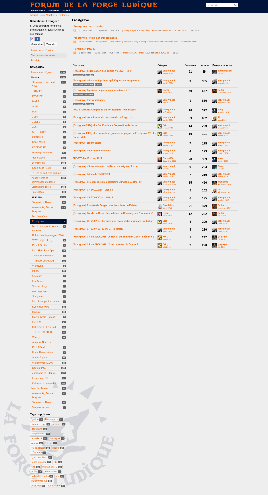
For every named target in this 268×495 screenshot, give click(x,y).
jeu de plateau (40, 447)
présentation (52, 471)
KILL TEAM (38, 347)
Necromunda (39, 368)
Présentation (38, 157)
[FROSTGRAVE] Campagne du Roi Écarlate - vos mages (104, 109)
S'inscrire (51, 44)
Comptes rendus (40, 407)
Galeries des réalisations (45, 383)
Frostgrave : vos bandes (88, 26)
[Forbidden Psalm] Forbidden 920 (135, 53)
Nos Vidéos (38, 192)
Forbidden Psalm (41, 476)
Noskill (157, 53)
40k (57, 462)
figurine (36, 419)
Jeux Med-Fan (39, 216)
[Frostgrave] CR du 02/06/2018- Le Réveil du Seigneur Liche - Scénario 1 (113, 236)
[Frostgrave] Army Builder (133, 42)
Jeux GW (36, 322)
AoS (35, 466)
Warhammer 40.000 (42, 362)
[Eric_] (160, 126)
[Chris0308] (160, 159)
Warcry (36, 337)
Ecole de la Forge (41, 168)
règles (36, 471)
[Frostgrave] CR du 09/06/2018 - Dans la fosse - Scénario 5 (105, 244)
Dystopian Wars (40, 306)
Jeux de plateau (39, 388)
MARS (35, 101)
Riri (219, 117)
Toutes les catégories (42, 50)
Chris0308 (168, 158)
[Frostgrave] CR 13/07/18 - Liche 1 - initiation (98, 228)
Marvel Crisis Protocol (44, 317)
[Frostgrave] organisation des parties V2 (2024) (99, 71)
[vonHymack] (160, 72)
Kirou (165, 213)
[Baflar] (160, 91)
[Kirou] (160, 214)
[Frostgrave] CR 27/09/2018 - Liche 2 (93, 197)
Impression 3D (40, 378)
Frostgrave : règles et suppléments (95, 37)
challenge (37, 485)
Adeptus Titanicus (41, 342)
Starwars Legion (40, 286)
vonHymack (154, 42)
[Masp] (214, 110)
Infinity (35, 271)
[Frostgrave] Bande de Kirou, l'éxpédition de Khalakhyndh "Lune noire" (113, 213)
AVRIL (35, 106)
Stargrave (37, 296)
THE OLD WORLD (42, 332)
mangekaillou (167, 30)
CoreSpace (38, 281)
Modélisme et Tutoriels (44, 373)
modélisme (38, 438)
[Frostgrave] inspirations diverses (92, 150)
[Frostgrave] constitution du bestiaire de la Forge (100, 117)
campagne (56, 438)
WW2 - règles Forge (42, 240)
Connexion (36, 44)
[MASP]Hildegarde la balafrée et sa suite (140, 30)
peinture (59, 424)
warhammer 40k (41, 481)
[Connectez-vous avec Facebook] (37, 39)
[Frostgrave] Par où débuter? (89, 100)
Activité (66, 10)
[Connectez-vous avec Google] (32, 39)
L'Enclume (38, 452)
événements (56, 485)
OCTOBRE (38, 137)
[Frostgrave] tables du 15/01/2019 (91, 174)
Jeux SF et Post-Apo (43, 250)
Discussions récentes (43, 55)
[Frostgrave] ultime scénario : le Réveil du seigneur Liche (105, 166)
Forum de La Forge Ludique (93, 5)
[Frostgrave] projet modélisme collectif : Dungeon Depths (105, 182)
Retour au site (38, 10)
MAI (34, 111)
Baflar (166, 90)
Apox (220, 166)
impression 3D (51, 466)
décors (57, 447)
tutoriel (50, 443)
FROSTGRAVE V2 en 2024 (87, 158)
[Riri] (214, 118)
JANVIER (37, 91)
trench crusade (40, 462)
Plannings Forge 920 (42, 152)
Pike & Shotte (39, 245)
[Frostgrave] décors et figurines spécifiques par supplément (106, 80)
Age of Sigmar (39, 357)
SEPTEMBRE (39, 132)
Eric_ (165, 125)
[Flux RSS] (74, 30)
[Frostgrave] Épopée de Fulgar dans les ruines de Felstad (105, 205)
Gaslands (37, 276)
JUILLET (37, 121)
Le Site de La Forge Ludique (46, 173)
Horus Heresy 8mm (42, 352)
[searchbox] (222, 5)
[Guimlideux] (160, 206)
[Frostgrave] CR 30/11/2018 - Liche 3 (93, 189)
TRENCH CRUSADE (43, 260)
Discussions (53, 10)
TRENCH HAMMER (42, 255)
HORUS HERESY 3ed (44, 327)
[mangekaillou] (214, 72)
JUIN (35, 116)
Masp (220, 109)
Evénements (38, 162)
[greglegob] (214, 183)
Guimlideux (168, 205)
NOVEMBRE (39, 142)
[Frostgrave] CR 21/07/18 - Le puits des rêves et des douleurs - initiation (113, 221)
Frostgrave (38, 221)
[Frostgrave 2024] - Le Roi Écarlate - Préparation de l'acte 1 (106, 125)
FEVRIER (37, 96)
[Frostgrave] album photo (87, 142)
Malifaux (36, 311)
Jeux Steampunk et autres (45, 301)
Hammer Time (40, 424)
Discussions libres (41, 186)
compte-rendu (40, 433)
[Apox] (214, 167)
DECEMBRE (39, 147)
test (59, 476)
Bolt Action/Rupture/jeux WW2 (48, 235)
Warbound (37, 265)
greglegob (223, 182)
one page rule (39, 291)
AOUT (35, 127)
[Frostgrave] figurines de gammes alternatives (99, 90)
